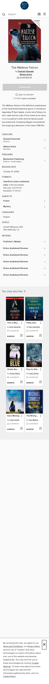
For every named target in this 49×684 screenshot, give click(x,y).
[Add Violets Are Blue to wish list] (21, 382)
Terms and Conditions (13, 646)
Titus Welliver (33, 420)
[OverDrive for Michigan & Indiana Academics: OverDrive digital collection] (24, 5)
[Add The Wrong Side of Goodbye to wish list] (40, 428)
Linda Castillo (34, 373)
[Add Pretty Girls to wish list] (40, 335)
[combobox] (19, 14)
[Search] (3, 14)
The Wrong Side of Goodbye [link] (32, 416)
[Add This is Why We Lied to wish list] (21, 335)
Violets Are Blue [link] (13, 369)
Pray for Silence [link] (32, 369)
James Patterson (15, 373)
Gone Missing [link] (13, 416)
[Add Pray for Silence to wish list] (40, 382)
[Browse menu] (44, 14)
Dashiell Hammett (26, 71)
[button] (25, 87)
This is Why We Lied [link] (13, 323)
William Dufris (26, 75)
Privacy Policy (33, 646)
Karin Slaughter (15, 327)
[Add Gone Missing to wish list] (21, 428)
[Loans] (39, 14)
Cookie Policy (9, 676)
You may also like (12, 291)
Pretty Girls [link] (31, 323)
